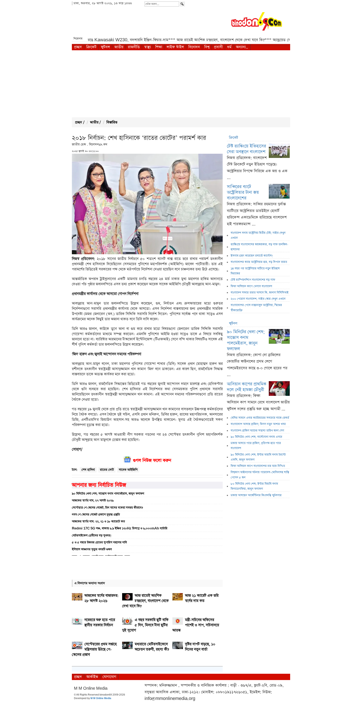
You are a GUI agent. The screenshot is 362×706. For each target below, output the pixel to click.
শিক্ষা (158, 47)
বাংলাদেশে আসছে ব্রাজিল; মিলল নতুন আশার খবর (258, 424)
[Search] (182, 3)
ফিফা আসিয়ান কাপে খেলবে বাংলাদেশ (251, 286)
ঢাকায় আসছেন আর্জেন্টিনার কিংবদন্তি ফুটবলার (256, 495)
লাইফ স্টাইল (175, 47)
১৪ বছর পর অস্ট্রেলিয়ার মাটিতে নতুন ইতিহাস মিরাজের (255, 271)
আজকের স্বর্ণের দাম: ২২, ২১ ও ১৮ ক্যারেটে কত (98, 521)
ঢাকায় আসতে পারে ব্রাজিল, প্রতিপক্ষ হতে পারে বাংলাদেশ (256, 445)
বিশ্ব (206, 47)
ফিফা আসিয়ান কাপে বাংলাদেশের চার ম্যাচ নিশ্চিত (258, 466)
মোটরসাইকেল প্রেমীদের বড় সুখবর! (91, 535)
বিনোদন (194, 47)
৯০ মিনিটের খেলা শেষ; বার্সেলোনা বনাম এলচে (256, 437)
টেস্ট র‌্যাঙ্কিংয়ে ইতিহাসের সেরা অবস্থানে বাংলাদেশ (246, 149)
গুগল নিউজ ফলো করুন (152, 460)
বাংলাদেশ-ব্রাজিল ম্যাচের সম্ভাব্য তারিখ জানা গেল (257, 431)
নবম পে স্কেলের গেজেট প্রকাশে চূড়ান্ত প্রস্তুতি (96, 514)
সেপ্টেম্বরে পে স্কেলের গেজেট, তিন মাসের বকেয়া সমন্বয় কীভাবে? (107, 508)
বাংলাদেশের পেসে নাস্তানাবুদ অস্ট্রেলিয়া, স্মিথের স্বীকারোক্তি (256, 307)
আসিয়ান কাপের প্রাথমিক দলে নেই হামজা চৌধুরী (246, 387)
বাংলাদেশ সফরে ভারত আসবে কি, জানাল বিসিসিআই (259, 292)
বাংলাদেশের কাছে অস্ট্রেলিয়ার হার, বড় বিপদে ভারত (259, 262)
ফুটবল (105, 47)
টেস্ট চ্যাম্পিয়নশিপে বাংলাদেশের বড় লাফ (253, 280)
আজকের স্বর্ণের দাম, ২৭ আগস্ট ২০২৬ (93, 500)
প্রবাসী (218, 47)
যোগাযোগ (109, 676)
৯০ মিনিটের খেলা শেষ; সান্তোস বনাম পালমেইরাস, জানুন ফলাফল (108, 494)
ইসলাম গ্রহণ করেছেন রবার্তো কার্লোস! (252, 256)
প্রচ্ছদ (78, 47)
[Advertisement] (181, 83)
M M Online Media (100, 698)
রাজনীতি (134, 47)
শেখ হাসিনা (88, 469)
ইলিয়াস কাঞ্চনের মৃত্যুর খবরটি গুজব (92, 549)
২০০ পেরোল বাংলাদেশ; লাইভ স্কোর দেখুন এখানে (258, 299)
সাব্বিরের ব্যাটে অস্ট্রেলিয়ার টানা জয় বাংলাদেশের (243, 192)
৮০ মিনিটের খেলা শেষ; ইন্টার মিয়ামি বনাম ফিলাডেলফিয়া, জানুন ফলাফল (254, 486)
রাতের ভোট (107, 469)
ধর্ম (229, 47)
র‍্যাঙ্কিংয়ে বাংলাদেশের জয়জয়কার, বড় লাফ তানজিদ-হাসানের (259, 247)
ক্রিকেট (91, 47)
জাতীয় (118, 47)
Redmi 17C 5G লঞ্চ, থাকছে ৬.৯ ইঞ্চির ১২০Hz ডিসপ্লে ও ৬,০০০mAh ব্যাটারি (119, 528)
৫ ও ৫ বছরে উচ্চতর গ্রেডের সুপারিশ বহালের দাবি (99, 542)
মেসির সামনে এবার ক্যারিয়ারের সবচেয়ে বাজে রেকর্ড (260, 418)
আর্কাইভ (92, 676)
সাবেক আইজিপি (128, 469)
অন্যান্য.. (242, 47)
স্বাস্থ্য (147, 47)
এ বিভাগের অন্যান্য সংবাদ (89, 583)
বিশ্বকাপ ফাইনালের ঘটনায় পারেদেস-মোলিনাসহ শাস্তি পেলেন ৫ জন (260, 474)
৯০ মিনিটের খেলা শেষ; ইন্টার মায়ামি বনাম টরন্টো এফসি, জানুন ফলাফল (258, 457)
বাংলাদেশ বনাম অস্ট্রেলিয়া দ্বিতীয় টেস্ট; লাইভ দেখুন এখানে (258, 235)
